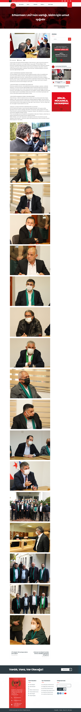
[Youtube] (70, 1)
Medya (42, 4)
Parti (28, 4)
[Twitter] (62, 1)
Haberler (35, 4)
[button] (69, 4)
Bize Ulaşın (50, 4)
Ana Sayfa (21, 4)
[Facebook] (65, 1)
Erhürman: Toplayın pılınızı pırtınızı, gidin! (20, 1)
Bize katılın (65, 669)
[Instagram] (68, 1)
